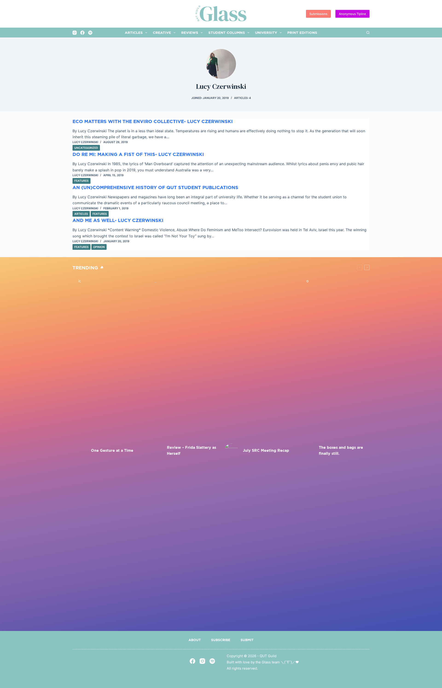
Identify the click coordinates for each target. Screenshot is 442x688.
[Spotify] (90, 33)
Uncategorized (86, 148)
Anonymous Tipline (352, 14)
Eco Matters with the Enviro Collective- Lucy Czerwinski (153, 121)
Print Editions (302, 33)
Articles (134, 33)
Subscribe (220, 640)
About (195, 640)
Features (81, 180)
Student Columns (226, 33)
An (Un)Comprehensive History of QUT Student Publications (155, 187)
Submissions (318, 14)
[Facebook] (82, 33)
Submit (247, 640)
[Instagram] (75, 33)
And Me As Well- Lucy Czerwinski (118, 220)
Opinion (99, 247)
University (266, 33)
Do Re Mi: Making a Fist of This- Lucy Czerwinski (138, 154)
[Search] (367, 32)
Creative (162, 33)
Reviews (189, 33)
